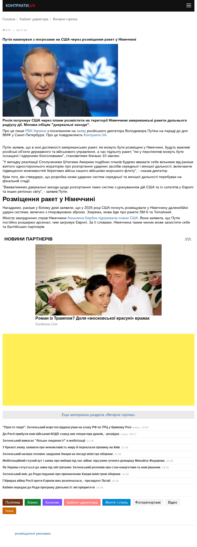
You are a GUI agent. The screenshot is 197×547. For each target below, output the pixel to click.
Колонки (52, 502)
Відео (172, 502)
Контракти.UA (95, 135)
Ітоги (9, 511)
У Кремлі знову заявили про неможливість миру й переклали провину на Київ (61, 447)
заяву (81, 131)
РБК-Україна (35, 131)
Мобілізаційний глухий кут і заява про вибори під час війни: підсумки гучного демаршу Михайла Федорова (84, 460)
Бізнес (32, 502)
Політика (12, 502)
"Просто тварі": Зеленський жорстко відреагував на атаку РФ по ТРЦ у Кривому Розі (67, 427)
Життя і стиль (116, 502)
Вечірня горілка (65, 19)
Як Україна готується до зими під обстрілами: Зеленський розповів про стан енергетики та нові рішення (81, 467)
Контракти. (20, 6)
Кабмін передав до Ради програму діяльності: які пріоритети (49, 487)
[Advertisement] (98, 370)
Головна (9, 19)
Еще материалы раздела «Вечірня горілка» (98, 415)
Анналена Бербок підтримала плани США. (103, 218)
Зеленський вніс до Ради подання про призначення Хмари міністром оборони (61, 474)
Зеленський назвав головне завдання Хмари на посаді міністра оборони (58, 454)
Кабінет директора (34, 19)
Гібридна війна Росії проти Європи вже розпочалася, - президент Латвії (56, 481)
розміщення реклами (33, 533)
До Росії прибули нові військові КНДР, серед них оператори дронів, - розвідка (61, 434)
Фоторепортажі (148, 502)
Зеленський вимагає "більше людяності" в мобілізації (44, 440)
